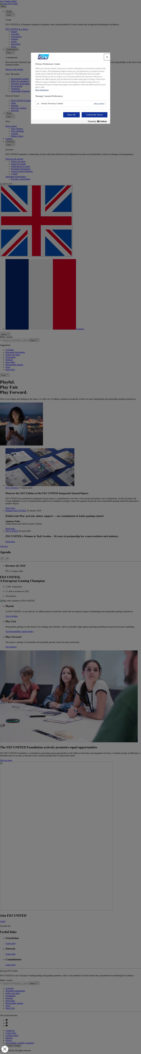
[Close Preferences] (4, 1049)
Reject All (71, 115)
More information (42, 90)
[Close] (107, 57)
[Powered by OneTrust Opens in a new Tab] (98, 122)
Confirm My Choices (94, 115)
